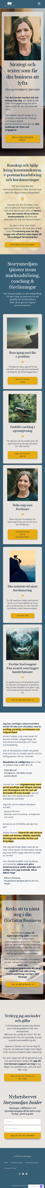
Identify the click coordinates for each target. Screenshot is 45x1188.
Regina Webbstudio (27, 1185)
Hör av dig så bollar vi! (22, 984)
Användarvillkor (32, 1162)
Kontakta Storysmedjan (22, 245)
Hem (6, 1162)
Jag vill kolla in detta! (22, 454)
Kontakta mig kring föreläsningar (22, 534)
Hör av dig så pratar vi (22, 700)
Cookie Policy (10, 1168)
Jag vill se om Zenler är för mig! (22, 1077)
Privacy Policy (17, 1162)
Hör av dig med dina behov (22, 138)
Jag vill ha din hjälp (22, 380)
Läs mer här (22, 616)
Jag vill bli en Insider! (22, 1135)
